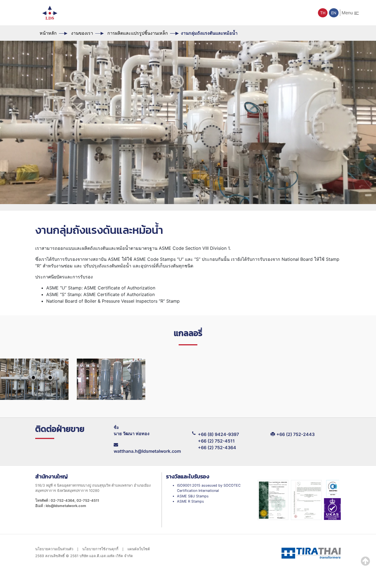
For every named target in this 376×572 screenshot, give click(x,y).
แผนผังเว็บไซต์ (138, 549)
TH (322, 12)
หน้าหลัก (48, 33)
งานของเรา (82, 33)
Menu (348, 12)
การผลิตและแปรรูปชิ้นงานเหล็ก (137, 33)
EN (333, 12)
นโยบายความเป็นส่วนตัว (54, 549)
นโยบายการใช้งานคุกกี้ (100, 549)
